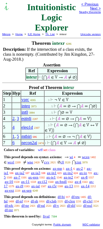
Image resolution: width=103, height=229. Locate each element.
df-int (9, 210)
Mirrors (6, 34)
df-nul (87, 205)
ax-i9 (19, 186)
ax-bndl (61, 182)
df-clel (88, 201)
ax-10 (9, 182)
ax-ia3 (35, 173)
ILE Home (34, 34)
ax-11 (25, 182)
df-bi (61, 197)
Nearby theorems (90, 11)
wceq (86, 157)
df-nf (19, 201)
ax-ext (9, 190)
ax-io (83, 173)
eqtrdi (26, 118)
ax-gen (33, 177)
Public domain (62, 224)
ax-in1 (52, 173)
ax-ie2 (68, 177)
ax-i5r (52, 186)
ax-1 (69, 168)
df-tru (75, 197)
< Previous (90, 4)
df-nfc (9, 205)
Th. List (50, 34)
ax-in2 (68, 173)
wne (30, 162)
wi (71, 157)
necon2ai (29, 142)
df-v (56, 205)
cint (78, 162)
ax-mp (57, 168)
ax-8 (84, 177)
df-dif (71, 205)
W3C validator (91, 224)
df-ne (25, 205)
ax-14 (85, 186)
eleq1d (27, 127)
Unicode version (90, 34)
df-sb (34, 201)
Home (19, 34)
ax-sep (27, 190)
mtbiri (26, 136)
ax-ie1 (51, 177)
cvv (46, 162)
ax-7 (17, 177)
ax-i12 (42, 182)
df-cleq (70, 201)
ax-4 (78, 182)
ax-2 (79, 168)
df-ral (41, 205)
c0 (62, 162)
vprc (25, 99)
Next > (95, 8)
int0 (24, 112)
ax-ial (35, 186)
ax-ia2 (19, 173)
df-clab (51, 201)
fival (46, 216)
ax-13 (69, 186)
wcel (10, 162)
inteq (25, 106)
